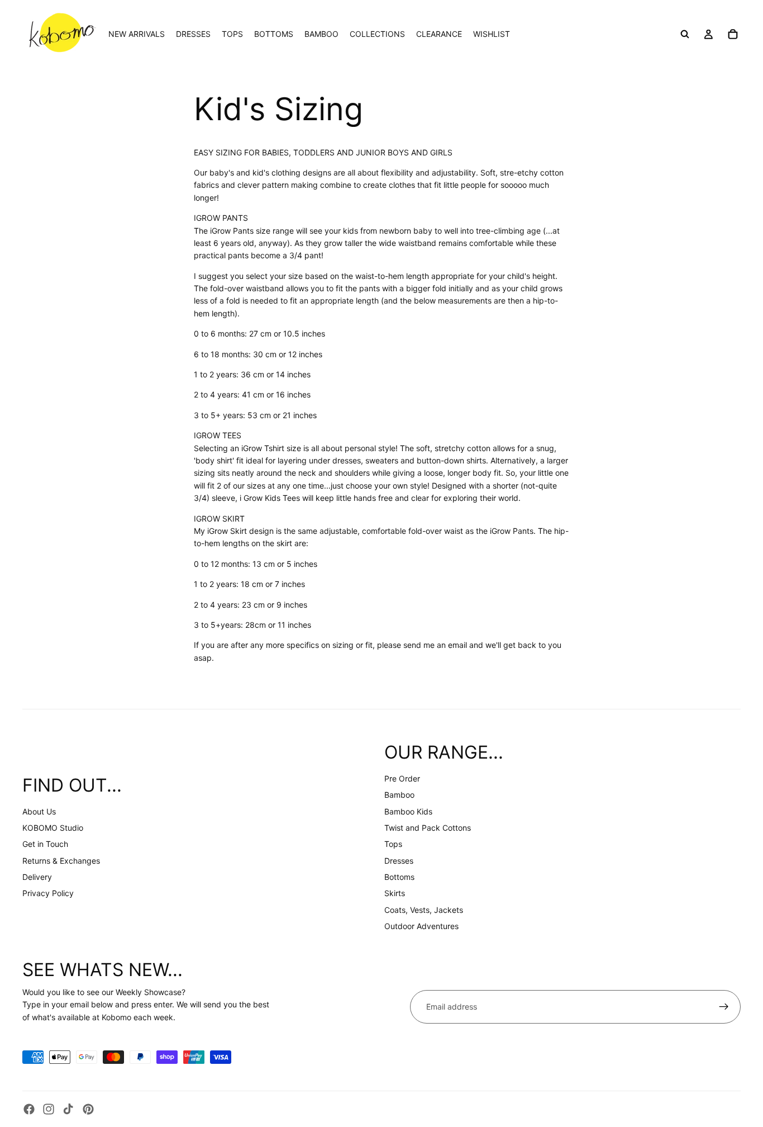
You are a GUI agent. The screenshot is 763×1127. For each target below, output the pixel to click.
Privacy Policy (48, 893)
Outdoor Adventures (421, 926)
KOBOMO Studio (52, 827)
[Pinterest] (88, 1109)
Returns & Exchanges (61, 860)
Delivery (37, 877)
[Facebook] (29, 1109)
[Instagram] (48, 1109)
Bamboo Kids (408, 811)
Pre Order (402, 778)
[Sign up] (724, 1007)
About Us (39, 811)
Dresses (398, 860)
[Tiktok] (68, 1109)
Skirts (394, 893)
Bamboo (399, 794)
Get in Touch (45, 844)
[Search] (685, 34)
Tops (393, 844)
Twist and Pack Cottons (427, 827)
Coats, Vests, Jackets (423, 910)
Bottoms (399, 877)
